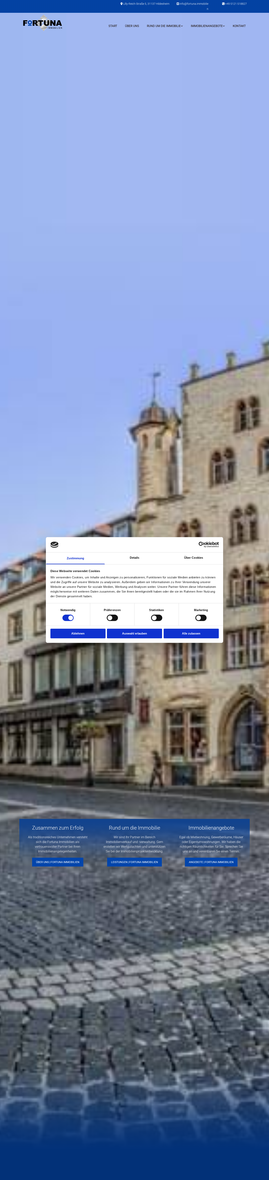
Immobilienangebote (207, 26)
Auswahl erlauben (134, 633)
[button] (57, 862)
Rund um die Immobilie (164, 26)
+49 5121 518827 (236, 3)
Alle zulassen (191, 633)
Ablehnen (77, 633)
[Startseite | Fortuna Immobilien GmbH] (48, 22)
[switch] (112, 618)
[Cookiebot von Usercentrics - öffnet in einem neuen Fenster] (201, 545)
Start (113, 26)
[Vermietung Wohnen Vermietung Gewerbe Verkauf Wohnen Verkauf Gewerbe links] (224, 26)
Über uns (132, 26)
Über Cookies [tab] (193, 557)
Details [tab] (134, 557)
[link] (165, 26)
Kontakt (239, 26)
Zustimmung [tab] (75, 558)
